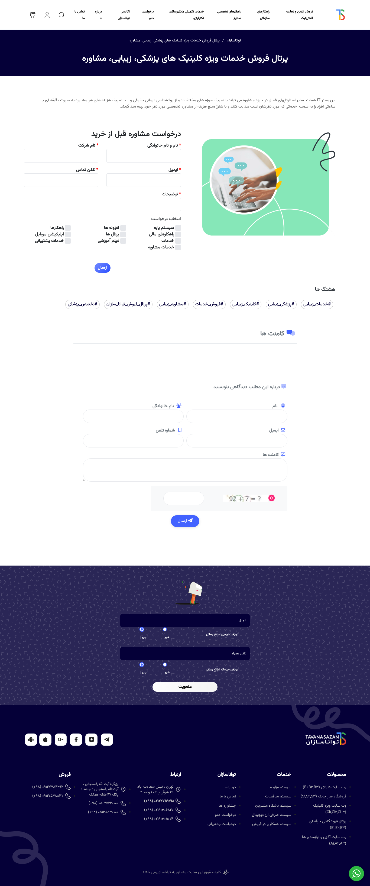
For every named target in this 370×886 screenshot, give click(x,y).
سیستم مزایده (280, 787)
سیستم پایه (164, 228)
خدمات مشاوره (161, 247)
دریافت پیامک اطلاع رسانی (222, 669)
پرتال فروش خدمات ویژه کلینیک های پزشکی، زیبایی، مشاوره (174, 41)
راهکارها (57, 228)
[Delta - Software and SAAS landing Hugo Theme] (326, 738)
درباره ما (229, 787)
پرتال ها (112, 234)
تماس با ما (228, 797)
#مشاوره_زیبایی (172, 304)
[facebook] (76, 740)
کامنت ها (271, 455)
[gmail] (61, 740)
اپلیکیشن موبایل (49, 234)
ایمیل (174, 170)
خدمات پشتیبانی (49, 241)
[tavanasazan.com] (333, 14)
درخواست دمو (225, 815)
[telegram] (107, 740)
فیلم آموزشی (108, 241)
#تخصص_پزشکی (82, 304)
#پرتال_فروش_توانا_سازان (128, 304)
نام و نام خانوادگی (164, 145)
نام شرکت (88, 145)
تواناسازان (234, 41)
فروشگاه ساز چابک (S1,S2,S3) (323, 797)
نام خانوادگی (163, 406)
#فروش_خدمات (209, 304)
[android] (31, 740)
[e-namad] (225, 872)
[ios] (45, 740)
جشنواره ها (227, 806)
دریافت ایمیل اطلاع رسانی (222, 634)
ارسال (183, 521)
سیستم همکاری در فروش (271, 824)
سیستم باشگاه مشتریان (273, 806)
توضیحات (171, 194)
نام (275, 406)
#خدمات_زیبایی (317, 304)
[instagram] (91, 740)
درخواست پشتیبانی (221, 824)
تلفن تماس (87, 170)
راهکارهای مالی (161, 234)
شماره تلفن (166, 430)
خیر (167, 637)
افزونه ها (111, 228)
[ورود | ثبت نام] (47, 14)
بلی (144, 637)
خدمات (167, 241)
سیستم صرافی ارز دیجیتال (271, 815)
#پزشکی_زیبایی (281, 304)
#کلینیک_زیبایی (245, 304)
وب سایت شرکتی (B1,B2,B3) (324, 787)
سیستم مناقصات (278, 797)
